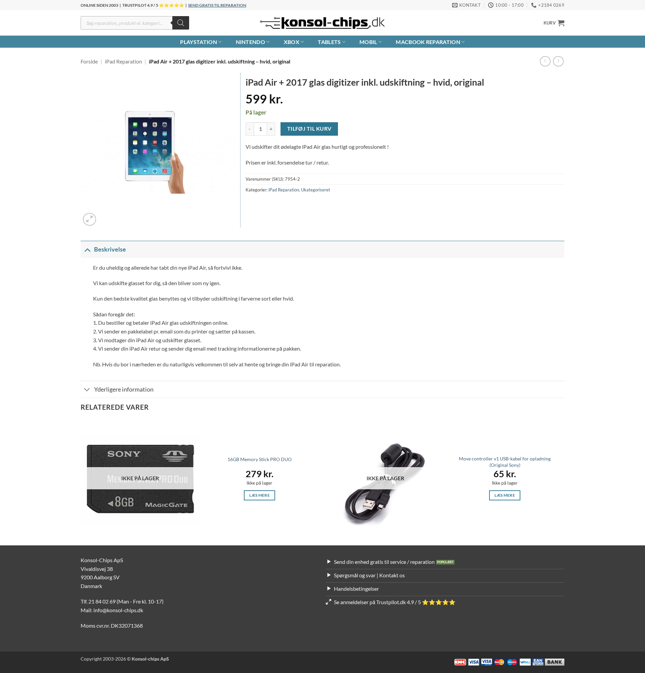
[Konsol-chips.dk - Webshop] (322, 23)
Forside (89, 61)
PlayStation (198, 42)
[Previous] (81, 482)
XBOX (291, 42)
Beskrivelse (110, 249)
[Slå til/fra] (87, 249)
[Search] (180, 23)
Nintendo (250, 42)
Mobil (368, 42)
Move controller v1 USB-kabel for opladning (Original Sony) (505, 462)
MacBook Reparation (428, 42)
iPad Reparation (123, 61)
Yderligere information (124, 389)
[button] (554, 22)
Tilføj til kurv (309, 129)
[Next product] (545, 61)
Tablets (329, 42)
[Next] (564, 482)
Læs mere (259, 495)
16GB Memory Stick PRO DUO (259, 459)
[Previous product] (558, 61)
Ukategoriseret (315, 189)
